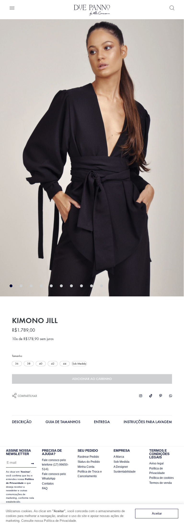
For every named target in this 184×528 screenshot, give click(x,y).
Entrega (102, 422)
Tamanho (17, 356)
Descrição (22, 422)
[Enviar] (31, 464)
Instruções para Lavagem (148, 422)
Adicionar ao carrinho (92, 379)
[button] (17, 363)
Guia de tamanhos (63, 422)
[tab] (22, 423)
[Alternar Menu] (12, 8)
